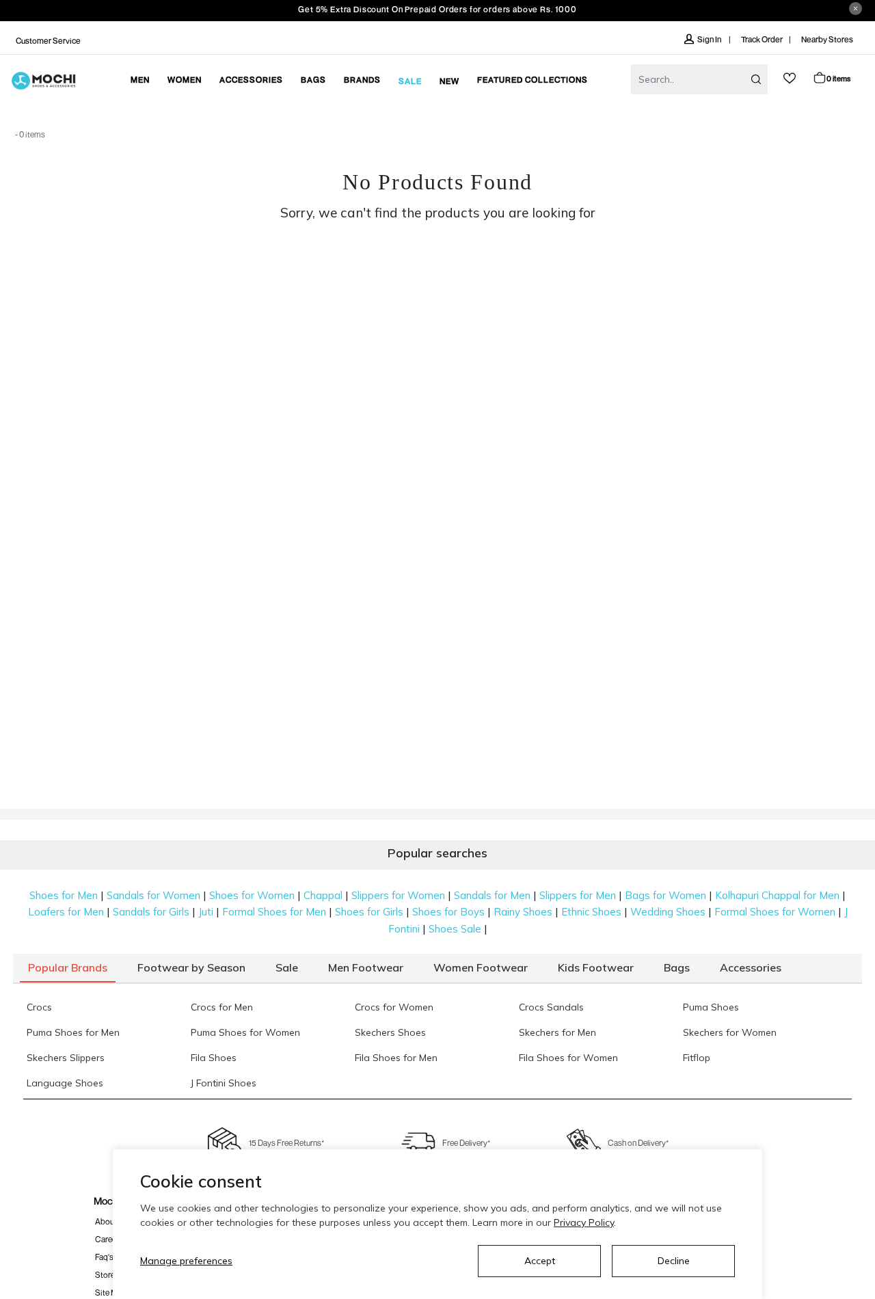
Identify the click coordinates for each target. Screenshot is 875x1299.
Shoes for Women (252, 895)
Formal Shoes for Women (774, 911)
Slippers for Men (577, 895)
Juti (205, 911)
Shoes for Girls (369, 911)
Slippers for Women (398, 895)
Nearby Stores (827, 39)
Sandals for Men (492, 895)
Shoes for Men (63, 895)
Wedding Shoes (667, 911)
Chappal (323, 895)
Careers (109, 1239)
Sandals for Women (153, 895)
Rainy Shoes (523, 911)
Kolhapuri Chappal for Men (777, 895)
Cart (838, 78)
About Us (111, 1221)
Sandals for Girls (151, 911)
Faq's (104, 1257)
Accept (539, 1261)
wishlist (789, 78)
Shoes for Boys (448, 911)
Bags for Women (665, 895)
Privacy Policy (584, 1222)
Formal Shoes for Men (274, 911)
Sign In (710, 39)
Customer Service (48, 41)
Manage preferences (186, 1261)
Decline (674, 1261)
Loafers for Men (66, 911)
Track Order (762, 39)
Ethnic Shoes (591, 911)
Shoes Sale (455, 928)
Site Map (110, 1292)
